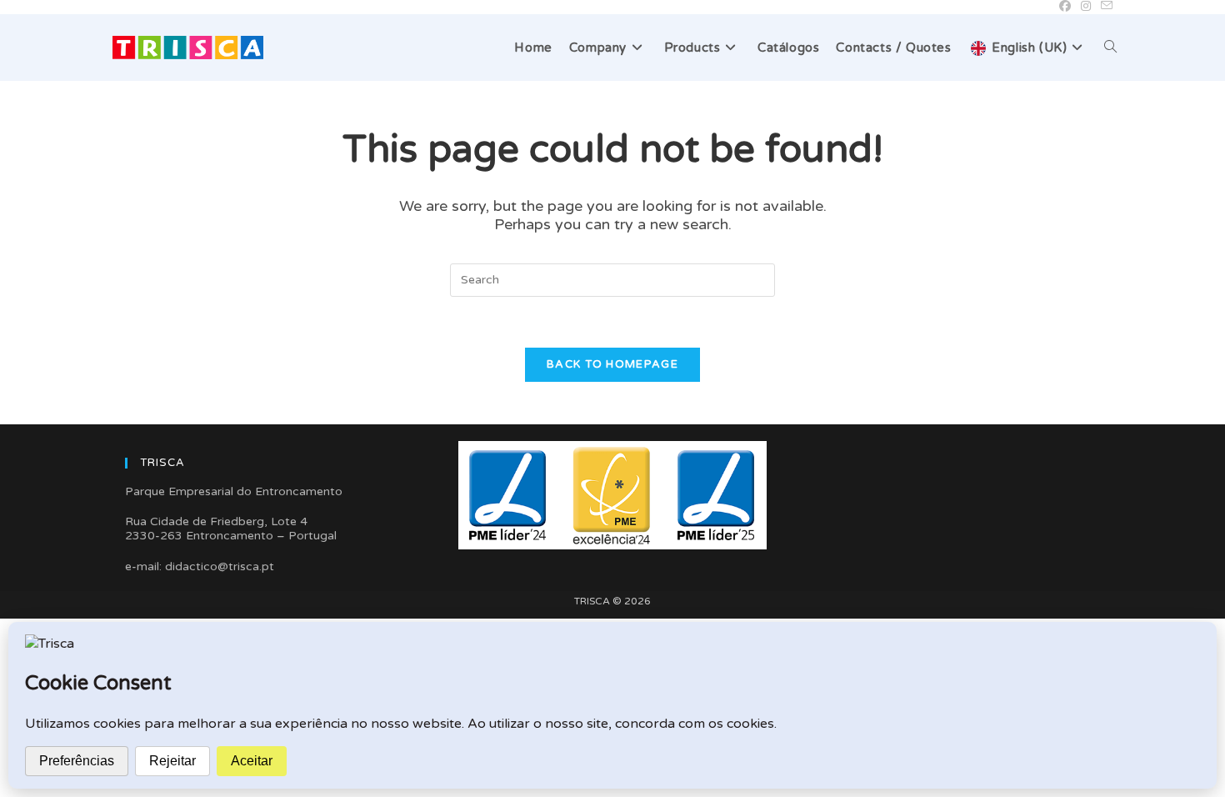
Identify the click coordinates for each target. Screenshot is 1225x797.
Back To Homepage (612, 364)
